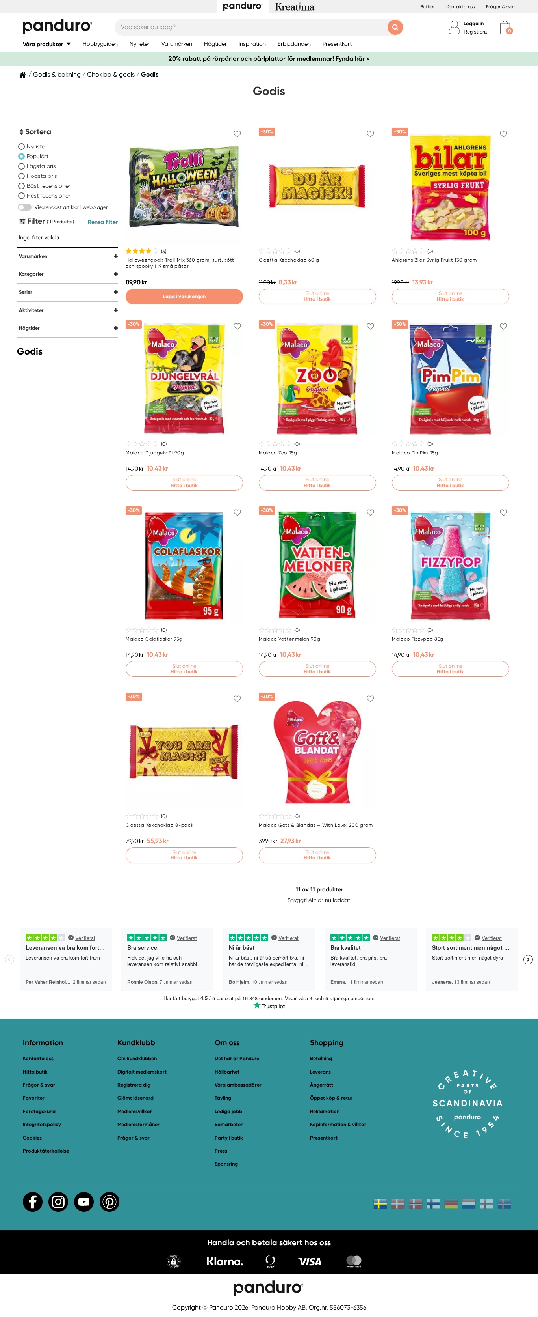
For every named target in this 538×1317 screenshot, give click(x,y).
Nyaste (36, 146)
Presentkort (324, 1138)
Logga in (474, 23)
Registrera (475, 32)
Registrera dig (133, 1085)
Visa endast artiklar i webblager (71, 207)
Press (221, 1151)
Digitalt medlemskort (142, 1072)
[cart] (505, 27)
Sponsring (226, 1164)
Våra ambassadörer (238, 1085)
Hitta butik (35, 1072)
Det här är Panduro (237, 1058)
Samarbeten (229, 1124)
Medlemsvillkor (134, 1111)
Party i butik (229, 1138)
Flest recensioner (48, 195)
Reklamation (324, 1111)
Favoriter (34, 1098)
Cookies (32, 1138)
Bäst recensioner (48, 186)
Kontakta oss (460, 6)
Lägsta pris (41, 166)
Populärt (37, 156)
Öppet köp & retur (331, 1098)
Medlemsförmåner (138, 1124)
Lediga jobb (228, 1111)
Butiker (427, 6)
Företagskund (39, 1111)
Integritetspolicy (42, 1124)
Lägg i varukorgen (184, 296)
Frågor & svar (500, 6)
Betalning (321, 1058)
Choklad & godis (111, 74)
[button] (47, 44)
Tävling (223, 1098)
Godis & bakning (57, 74)
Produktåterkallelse (46, 1151)
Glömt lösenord (135, 1098)
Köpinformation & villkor (338, 1124)
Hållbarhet (227, 1072)
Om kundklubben (137, 1058)
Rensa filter (103, 222)
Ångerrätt (321, 1085)
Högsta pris (42, 176)
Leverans (320, 1072)
